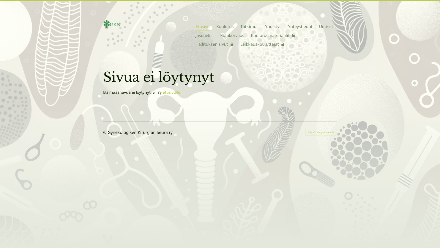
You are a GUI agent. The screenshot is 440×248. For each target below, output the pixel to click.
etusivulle (171, 92)
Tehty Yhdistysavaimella (321, 132)
